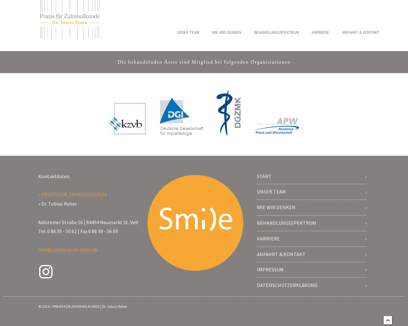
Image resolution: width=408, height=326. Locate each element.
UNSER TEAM (188, 32)
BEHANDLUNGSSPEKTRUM (276, 32)
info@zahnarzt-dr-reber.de (68, 249)
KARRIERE (320, 32)
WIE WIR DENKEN (226, 32)
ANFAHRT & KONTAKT (360, 32)
